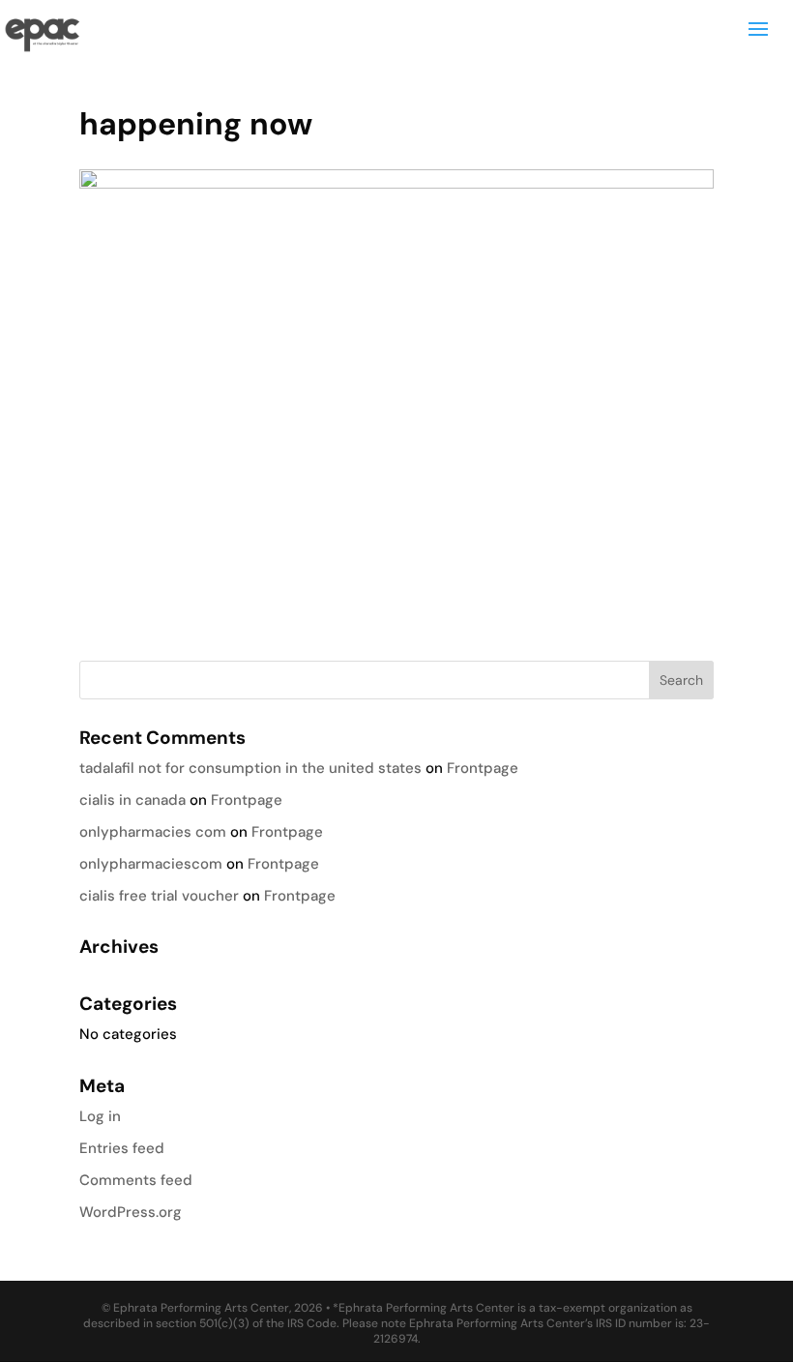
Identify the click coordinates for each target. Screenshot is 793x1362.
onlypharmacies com (152, 832)
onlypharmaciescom (150, 863)
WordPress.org (130, 1212)
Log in (100, 1116)
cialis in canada (132, 800)
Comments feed (135, 1180)
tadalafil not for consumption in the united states (250, 768)
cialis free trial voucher (159, 895)
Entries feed (121, 1148)
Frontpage (482, 768)
